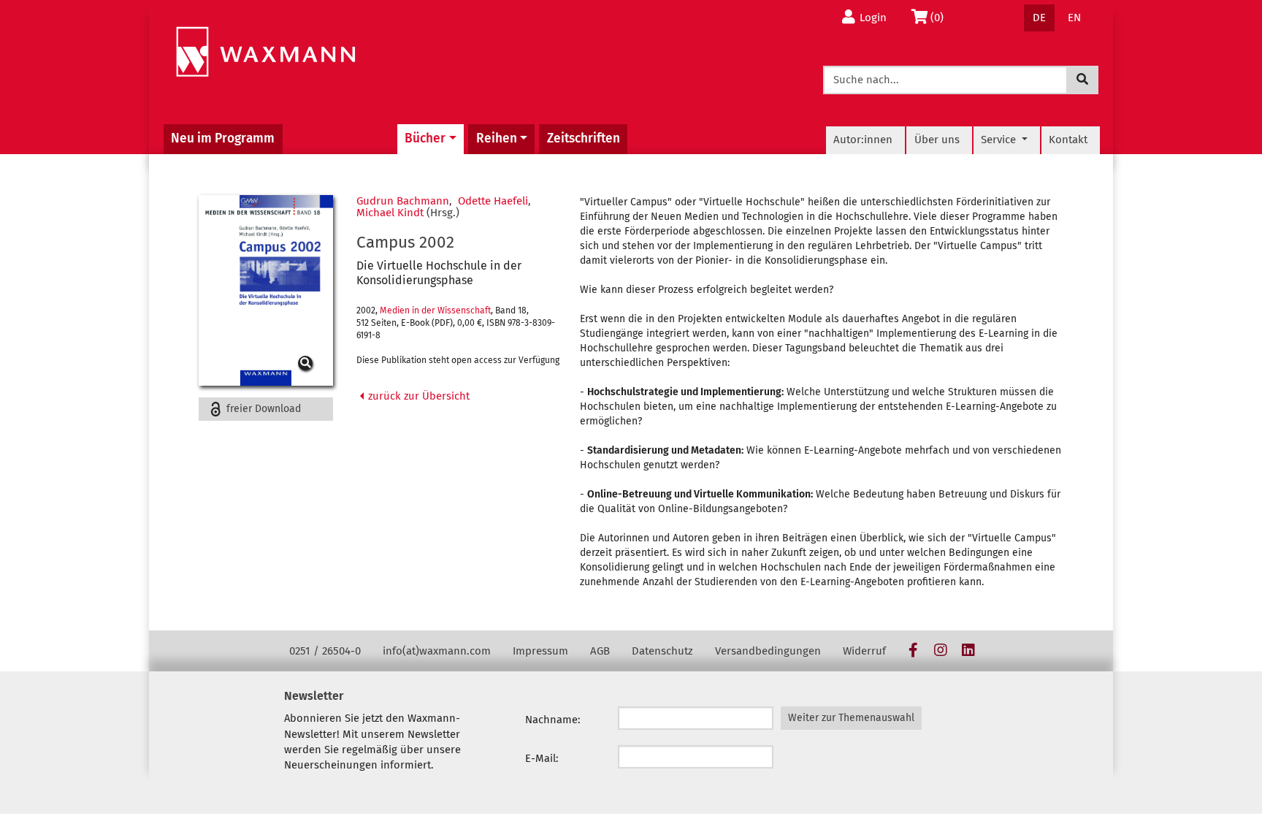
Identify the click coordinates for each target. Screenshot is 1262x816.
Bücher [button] (425, 138)
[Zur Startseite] (265, 52)
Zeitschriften (583, 138)
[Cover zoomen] (266, 290)
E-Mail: (542, 758)
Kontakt (1068, 139)
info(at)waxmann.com (437, 650)
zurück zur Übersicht (417, 396)
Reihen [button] (496, 138)
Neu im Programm (223, 138)
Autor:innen (862, 139)
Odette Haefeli (493, 200)
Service (1000, 139)
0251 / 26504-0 (325, 650)
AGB (600, 650)
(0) (941, 17)
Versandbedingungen (768, 650)
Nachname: (553, 719)
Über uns (937, 139)
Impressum (540, 650)
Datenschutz (662, 650)
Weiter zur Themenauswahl (851, 718)
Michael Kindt (390, 212)
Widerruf (864, 650)
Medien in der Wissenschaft (435, 310)
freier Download (262, 409)
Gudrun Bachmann (402, 200)
